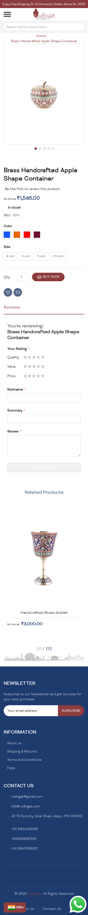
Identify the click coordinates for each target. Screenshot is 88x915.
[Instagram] (12, 860)
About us (14, 743)
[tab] (44, 309)
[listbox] (44, 236)
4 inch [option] (26, 256)
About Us (26, 909)
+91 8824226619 (24, 829)
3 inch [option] (10, 256)
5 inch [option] (41, 256)
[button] (15, 907)
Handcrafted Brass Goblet (44, 612)
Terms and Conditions (24, 760)
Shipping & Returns (22, 751)
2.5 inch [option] (58, 256)
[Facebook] (5, 860)
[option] (7, 234)
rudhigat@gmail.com (27, 796)
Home (41, 36)
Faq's (11, 768)
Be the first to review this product (32, 189)
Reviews (12, 307)
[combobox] (44, 27)
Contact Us (52, 909)
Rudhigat (34, 894)
